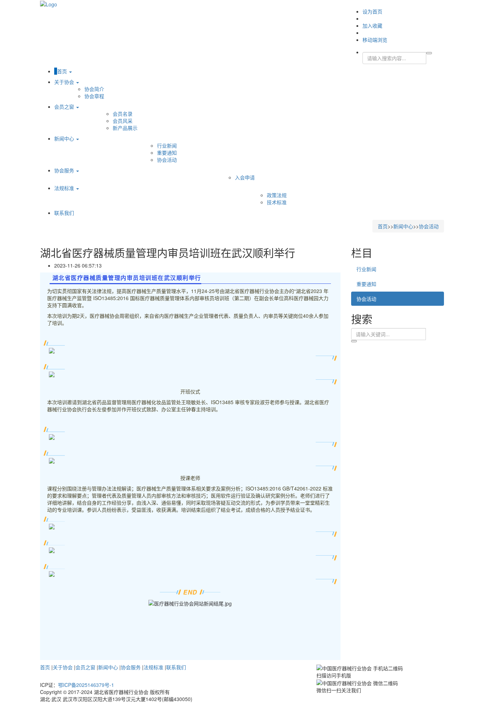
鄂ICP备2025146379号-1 (86, 684)
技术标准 (277, 202)
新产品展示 (125, 127)
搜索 (354, 341)
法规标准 (64, 187)
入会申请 (245, 177)
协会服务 (64, 170)
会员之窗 (64, 106)
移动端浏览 (374, 39)
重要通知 (167, 152)
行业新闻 (167, 145)
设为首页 (372, 11)
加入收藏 (372, 25)
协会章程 (94, 95)
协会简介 (94, 88)
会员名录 (123, 113)
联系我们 (64, 212)
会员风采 (123, 120)
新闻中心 (64, 138)
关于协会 (64, 81)
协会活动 (167, 159)
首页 (62, 71)
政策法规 (277, 195)
